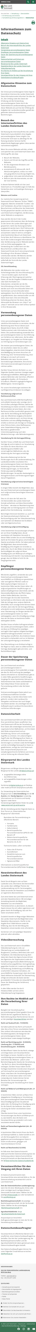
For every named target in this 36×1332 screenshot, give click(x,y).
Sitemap (23, 1326)
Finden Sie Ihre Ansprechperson (13, 1303)
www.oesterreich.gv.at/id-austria (13, 805)
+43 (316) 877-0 (11, 1276)
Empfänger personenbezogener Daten (15, 52)
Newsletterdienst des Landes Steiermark (15, 66)
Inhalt (4, 39)
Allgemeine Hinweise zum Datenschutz (15, 43)
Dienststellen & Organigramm (11, 1289)
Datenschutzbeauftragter (14, 77)
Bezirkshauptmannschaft (10, 1208)
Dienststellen (25, 13)
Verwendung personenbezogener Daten (15, 50)
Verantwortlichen (20, 1019)
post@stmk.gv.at (9, 1197)
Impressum (21, 1324)
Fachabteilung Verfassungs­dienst (13, 18)
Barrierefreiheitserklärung (10, 1326)
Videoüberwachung (8, 68)
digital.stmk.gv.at (27, 771)
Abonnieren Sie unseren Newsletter (14, 1317)
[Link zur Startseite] (6, 7)
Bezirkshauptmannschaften (11, 1292)
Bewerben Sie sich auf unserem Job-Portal (17, 1314)
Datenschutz (30, 18)
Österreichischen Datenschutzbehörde (19, 1161)
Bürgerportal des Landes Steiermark (14, 64)
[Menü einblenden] (33, 2)
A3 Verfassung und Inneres (11, 16)
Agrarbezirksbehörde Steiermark (13, 1214)
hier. (32, 867)
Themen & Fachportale (9, 1294)
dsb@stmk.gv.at (6, 1254)
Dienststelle (13, 1195)
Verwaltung (15, 13)
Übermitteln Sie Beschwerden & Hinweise (16, 1310)
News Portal (6, 1299)
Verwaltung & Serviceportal (11, 1287)
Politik (4, 1296)
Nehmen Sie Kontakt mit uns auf (13, 1307)
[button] (28, 2)
